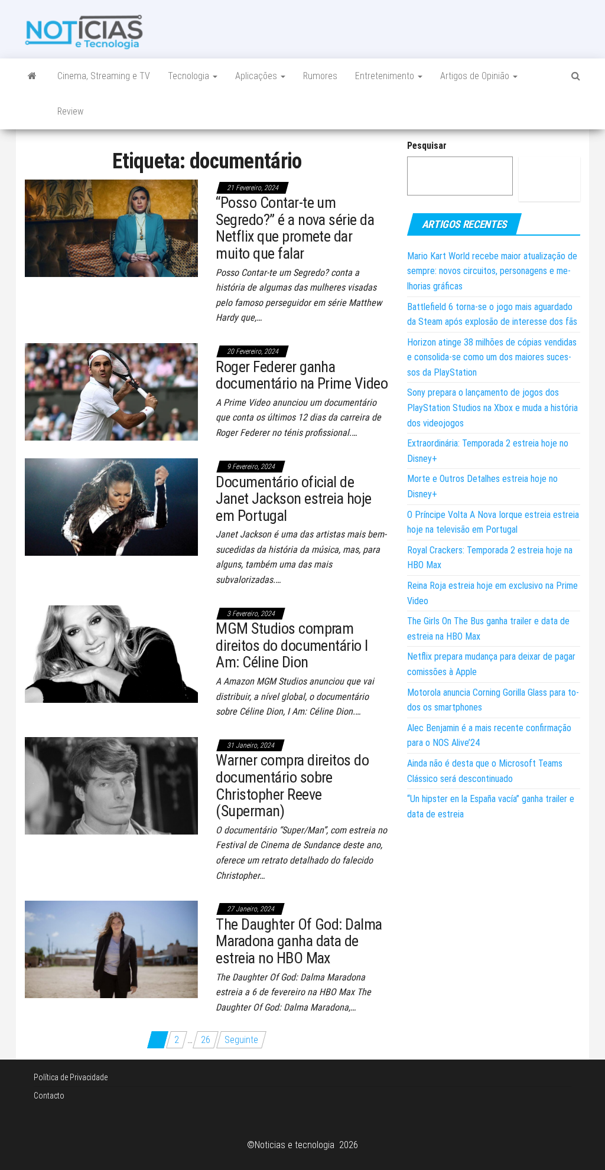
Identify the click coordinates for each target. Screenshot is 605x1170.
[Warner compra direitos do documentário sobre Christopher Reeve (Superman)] (111, 785)
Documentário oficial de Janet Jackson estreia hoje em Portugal (293, 498)
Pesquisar (427, 145)
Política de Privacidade (71, 1077)
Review (70, 111)
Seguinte (241, 1039)
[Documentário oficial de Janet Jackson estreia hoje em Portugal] (111, 506)
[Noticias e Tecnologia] (32, 76)
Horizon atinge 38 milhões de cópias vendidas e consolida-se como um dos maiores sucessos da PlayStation (492, 357)
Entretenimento (386, 76)
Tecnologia (190, 76)
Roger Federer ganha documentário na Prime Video (302, 375)
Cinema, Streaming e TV (103, 76)
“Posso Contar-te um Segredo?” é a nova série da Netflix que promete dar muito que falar (295, 228)
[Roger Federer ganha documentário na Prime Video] (111, 391)
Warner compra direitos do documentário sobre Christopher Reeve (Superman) (292, 785)
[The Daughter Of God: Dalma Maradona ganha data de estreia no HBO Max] (111, 948)
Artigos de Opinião (476, 76)
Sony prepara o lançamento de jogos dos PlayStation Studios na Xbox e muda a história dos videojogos (492, 407)
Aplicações (257, 76)
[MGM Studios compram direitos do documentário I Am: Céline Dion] (111, 653)
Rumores (320, 76)
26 (205, 1039)
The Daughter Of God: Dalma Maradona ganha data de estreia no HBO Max (299, 941)
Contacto (49, 1095)
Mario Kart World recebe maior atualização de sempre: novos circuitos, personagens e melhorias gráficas (492, 271)
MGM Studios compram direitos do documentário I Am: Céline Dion (291, 645)
